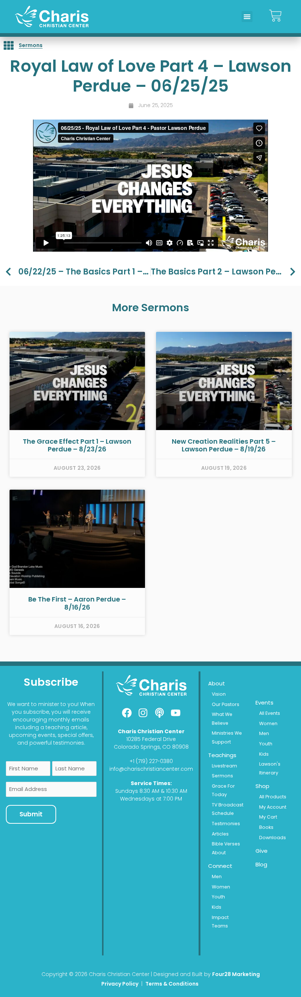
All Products (272, 797)
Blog (261, 864)
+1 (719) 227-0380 (151, 761)
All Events (269, 713)
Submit (31, 814)
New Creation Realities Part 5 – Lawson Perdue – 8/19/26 (224, 445)
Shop (262, 786)
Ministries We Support (227, 737)
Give (261, 851)
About (216, 683)
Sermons (31, 45)
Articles (220, 834)
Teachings (222, 755)
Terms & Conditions (172, 983)
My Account (272, 807)
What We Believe (222, 718)
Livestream (224, 766)
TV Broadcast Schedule (227, 809)
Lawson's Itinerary (269, 768)
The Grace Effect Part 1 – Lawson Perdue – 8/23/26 (77, 445)
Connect (220, 866)
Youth (218, 897)
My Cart (268, 817)
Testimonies (226, 823)
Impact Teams (220, 921)
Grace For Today (223, 790)
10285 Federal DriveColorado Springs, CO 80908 (151, 743)
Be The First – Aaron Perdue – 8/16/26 (77, 603)
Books (266, 827)
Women (221, 887)
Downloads (272, 837)
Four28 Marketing (236, 974)
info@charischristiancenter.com (151, 769)
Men (217, 876)
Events (264, 702)
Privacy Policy (119, 983)
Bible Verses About (226, 848)
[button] (247, 16)
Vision (219, 694)
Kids (216, 907)
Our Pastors (225, 704)
